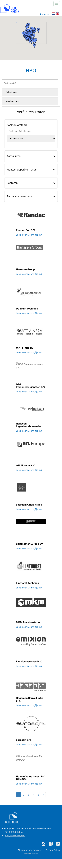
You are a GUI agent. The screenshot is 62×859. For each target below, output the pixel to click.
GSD (36, 853)
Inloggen (45, 14)
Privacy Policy (53, 850)
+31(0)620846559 (14, 832)
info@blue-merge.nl (15, 835)
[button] (35, 41)
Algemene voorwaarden (30, 850)
